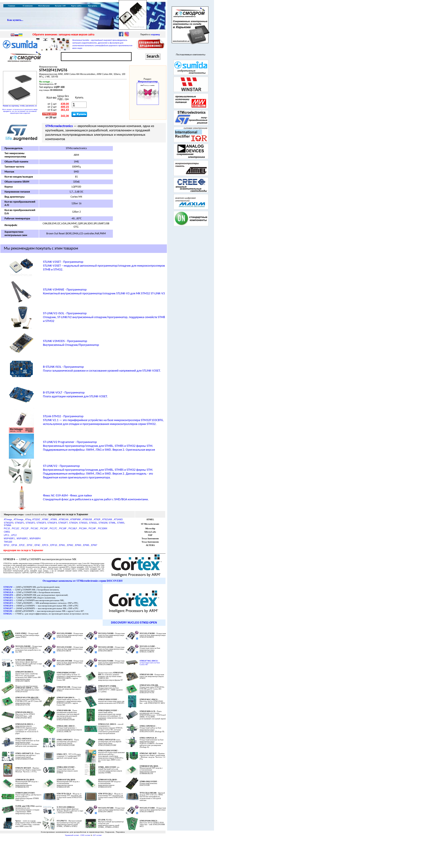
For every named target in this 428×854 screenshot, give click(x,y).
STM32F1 (19, 523)
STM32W (102, 523)
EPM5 (86, 545)
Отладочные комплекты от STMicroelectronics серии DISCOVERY (83, 580)
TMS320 (8, 542)
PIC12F (25, 528)
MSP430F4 (35, 538)
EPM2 (70, 545)
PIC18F (63, 528)
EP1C (7, 545)
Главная (11, 6)
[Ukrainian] (21, 35)
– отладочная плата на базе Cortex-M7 (150, 662)
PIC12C (15, 528)
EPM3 (78, 545)
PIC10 (7, 528)
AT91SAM (107, 519)
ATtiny (28, 519)
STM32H (73, 523)
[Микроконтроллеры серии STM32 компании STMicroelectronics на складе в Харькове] (137, 576)
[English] (13, 35)
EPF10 (53, 545)
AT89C (45, 519)
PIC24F (92, 528)
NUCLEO (133, 622)
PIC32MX (102, 528)
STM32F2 (30, 523)
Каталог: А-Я (60, 6)
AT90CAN (63, 519)
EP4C (37, 545)
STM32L (93, 523)
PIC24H (83, 528)
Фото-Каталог (44, 6)
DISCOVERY (119, 622)
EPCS (45, 545)
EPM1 (62, 545)
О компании (28, 6)
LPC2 (14, 535)
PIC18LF (73, 528)
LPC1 (6, 535)
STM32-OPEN (148, 622)
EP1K (14, 545)
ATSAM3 (118, 519)
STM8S (120, 523)
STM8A (7, 525)
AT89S (53, 519)
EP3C (30, 545)
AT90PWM (75, 519)
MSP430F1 (9, 538)
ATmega (8, 519)
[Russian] (17, 35)
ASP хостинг (97, 835)
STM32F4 (52, 523)
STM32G (83, 523)
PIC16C (34, 528)
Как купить (92, 6)
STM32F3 (41, 523)
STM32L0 (8, 592)
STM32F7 (63, 523)
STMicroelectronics (59, 126)
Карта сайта (76, 6)
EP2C (22, 545)
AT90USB (87, 519)
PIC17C (53, 528)
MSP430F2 (22, 538)
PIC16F (44, 528)
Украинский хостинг (72, 835)
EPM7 (94, 545)
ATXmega (18, 519)
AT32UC (36, 519)
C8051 (7, 532)
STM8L (112, 523)
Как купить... (15, 20)
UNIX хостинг (85, 835)
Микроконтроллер (148, 81)
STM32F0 (8, 523)
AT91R (97, 519)
